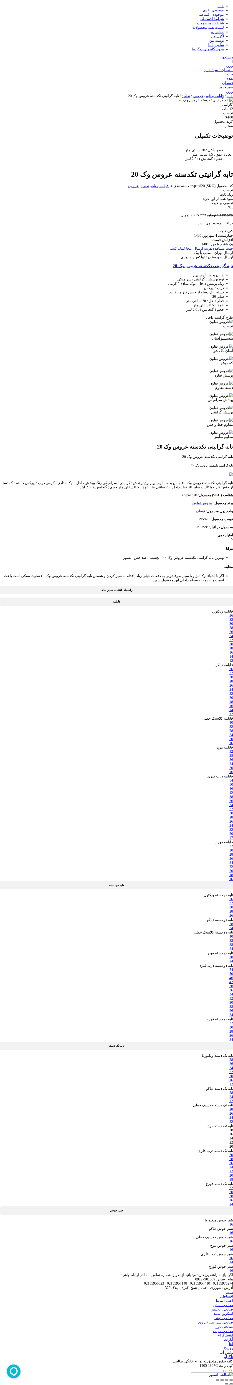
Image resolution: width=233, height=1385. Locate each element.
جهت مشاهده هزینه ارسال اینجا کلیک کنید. (201, 248)
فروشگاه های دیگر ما (208, 49)
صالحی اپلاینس (222, 1309)
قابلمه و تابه (215, 96)
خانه (221, 6)
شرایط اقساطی (212, 19)
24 (231, 636)
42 (231, 793)
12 (231, 660)
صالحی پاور (224, 1327)
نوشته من (216, 40)
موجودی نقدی (213, 10)
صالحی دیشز (223, 1318)
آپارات (228, 1339)
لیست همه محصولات (208, 27)
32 (231, 619)
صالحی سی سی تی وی (215, 1322)
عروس (198, 96)
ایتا (231, 1344)
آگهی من (217, 36)
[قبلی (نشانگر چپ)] (231, 1384)
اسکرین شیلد (223, 1314)
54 (231, 780)
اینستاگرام (225, 1335)
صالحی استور (223, 1305)
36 (231, 615)
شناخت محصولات (210, 23)
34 (231, 805)
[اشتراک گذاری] (222, 1380)
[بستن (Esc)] (217, 1380)
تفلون (186, 96)
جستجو (227, 57)
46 (231, 788)
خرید (229, 1292)
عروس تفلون (202, 503)
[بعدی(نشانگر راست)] (226, 1384)
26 (231, 632)
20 (231, 644)
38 (231, 797)
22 (231, 640)
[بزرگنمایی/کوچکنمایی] (231, 1380)
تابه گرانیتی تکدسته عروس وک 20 (203, 265)
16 (231, 652)
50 (231, 784)
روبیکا (228, 1348)
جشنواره (217, 32)
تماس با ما (216, 45)
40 (231, 722)
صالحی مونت (223, 1331)
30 (231, 624)
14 (231, 656)
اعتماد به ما (224, 1301)
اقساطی (226, 1296)
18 (231, 648)
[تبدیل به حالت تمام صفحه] (226, 1380)
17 (231, 838)
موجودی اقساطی (211, 14)
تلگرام (228, 1357)
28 (231, 628)
